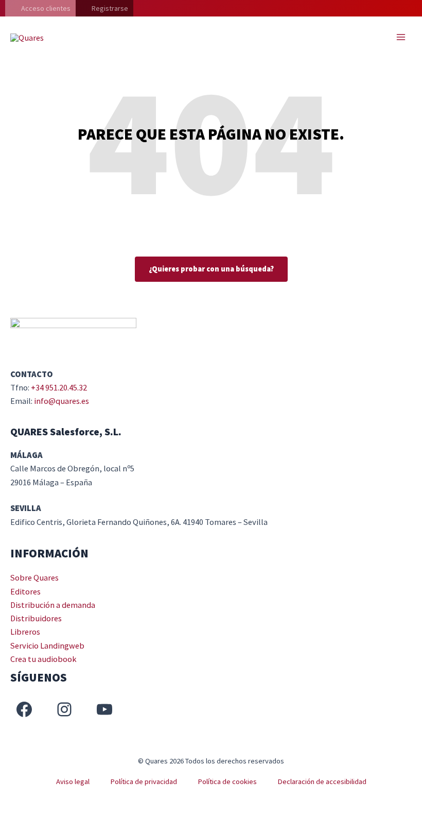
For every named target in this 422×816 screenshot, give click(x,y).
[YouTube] (104, 709)
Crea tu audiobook (43, 659)
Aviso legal (73, 781)
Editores (25, 591)
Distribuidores (36, 618)
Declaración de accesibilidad (321, 781)
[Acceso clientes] (40, 8)
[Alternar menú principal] (401, 37)
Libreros (25, 631)
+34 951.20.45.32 (59, 387)
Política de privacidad (143, 781)
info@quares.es (61, 401)
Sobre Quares (34, 577)
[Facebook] (24, 709)
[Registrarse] (104, 8)
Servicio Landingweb (47, 645)
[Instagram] (64, 709)
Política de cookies (227, 781)
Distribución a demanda (52, 605)
